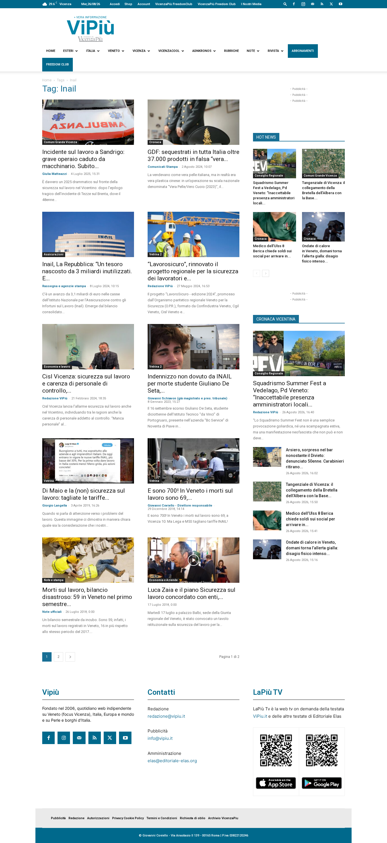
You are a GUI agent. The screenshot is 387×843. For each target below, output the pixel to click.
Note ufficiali (51, 612)
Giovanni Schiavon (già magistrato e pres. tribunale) (187, 398)
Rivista (273, 51)
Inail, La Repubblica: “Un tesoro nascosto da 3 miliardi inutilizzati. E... (87, 271)
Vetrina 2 (155, 254)
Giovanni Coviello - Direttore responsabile (180, 505)
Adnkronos (201, 51)
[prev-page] (256, 273)
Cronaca (155, 142)
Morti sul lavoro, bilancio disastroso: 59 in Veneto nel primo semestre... (87, 596)
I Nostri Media (251, 4)
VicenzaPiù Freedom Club (217, 4)
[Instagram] (303, 4)
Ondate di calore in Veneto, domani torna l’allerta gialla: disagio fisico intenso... (312, 548)
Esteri (68, 51)
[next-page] (70, 657)
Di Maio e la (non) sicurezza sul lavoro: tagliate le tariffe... (83, 494)
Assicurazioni (53, 254)
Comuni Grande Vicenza (60, 142)
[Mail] (312, 4)
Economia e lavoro (57, 366)
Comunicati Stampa (163, 167)
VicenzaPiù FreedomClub (173, 4)
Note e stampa (53, 580)
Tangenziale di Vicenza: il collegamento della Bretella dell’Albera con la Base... (311, 490)
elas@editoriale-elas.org (172, 760)
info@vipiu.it (160, 738)
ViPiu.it (260, 716)
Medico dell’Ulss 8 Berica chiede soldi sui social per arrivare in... (272, 251)
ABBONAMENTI (303, 51)
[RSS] (322, 4)
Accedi (115, 4)
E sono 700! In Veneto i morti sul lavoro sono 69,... (190, 494)
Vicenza (139, 51)
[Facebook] (294, 4)
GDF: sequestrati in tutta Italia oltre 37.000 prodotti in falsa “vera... (193, 155)
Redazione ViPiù (160, 286)
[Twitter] (331, 4)
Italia (90, 51)
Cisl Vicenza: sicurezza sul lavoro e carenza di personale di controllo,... (86, 383)
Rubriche (231, 51)
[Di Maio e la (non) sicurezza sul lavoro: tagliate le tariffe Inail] (88, 461)
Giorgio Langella (54, 505)
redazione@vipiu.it (166, 716)
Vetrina (49, 480)
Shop (128, 4)
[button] (285, 4)
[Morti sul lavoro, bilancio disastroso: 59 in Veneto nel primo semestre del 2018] (88, 560)
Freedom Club (57, 64)
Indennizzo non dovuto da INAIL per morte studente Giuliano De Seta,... (190, 383)
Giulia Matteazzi (54, 174)
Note (251, 51)
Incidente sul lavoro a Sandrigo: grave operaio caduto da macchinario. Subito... (83, 159)
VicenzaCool (169, 51)
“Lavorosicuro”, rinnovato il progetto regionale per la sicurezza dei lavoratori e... (193, 271)
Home (50, 51)
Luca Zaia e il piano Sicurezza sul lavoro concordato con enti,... (191, 593)
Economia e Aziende (163, 580)
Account (144, 4)
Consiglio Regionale (269, 175)
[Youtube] (340, 4)
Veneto (114, 51)
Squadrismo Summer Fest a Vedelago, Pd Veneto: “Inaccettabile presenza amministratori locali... (273, 193)
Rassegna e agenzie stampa (64, 286)
